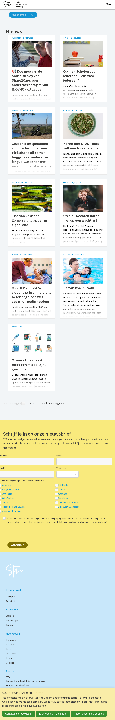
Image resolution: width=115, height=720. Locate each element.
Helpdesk (11, 639)
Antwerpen (6, 485)
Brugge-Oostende (10, 489)
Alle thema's (19, 14)
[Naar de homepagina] (15, 5)
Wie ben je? (61, 468)
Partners (10, 644)
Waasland (62, 494)
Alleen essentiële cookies (89, 713)
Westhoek (63, 498)
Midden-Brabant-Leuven (13, 506)
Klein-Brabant (8, 498)
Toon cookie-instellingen (53, 713)
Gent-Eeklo (6, 494)
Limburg (5, 502)
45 (41, 403)
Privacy (9, 658)
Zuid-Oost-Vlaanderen (68, 502)
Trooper (10, 624)
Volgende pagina (52, 403)
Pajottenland (64, 485)
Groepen (10, 596)
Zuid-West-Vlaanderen (68, 506)
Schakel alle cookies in (18, 713)
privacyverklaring (36, 705)
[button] (109, 4)
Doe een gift (12, 620)
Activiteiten (12, 600)
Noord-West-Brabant (11, 511)
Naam (59, 455)
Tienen (61, 489)
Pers (8, 649)
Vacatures (11, 653)
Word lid (10, 615)
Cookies (10, 662)
